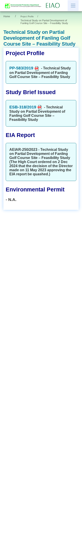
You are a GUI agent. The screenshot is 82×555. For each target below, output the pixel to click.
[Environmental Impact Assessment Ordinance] (54, 5)
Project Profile (27, 16)
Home (6, 16)
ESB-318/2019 (22, 107)
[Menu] (73, 5)
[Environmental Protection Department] (24, 5)
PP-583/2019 (21, 68)
